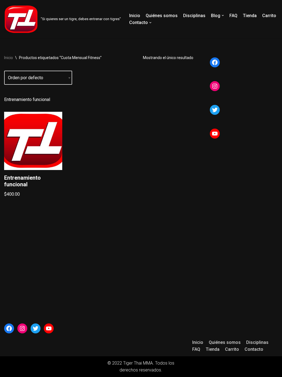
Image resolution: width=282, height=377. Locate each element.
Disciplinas (194, 15)
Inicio (134, 15)
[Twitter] (215, 110)
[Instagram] (215, 86)
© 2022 (115, 363)
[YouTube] (215, 134)
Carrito (269, 15)
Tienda (250, 15)
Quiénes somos (162, 15)
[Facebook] (215, 62)
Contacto (254, 349)
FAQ (233, 15)
